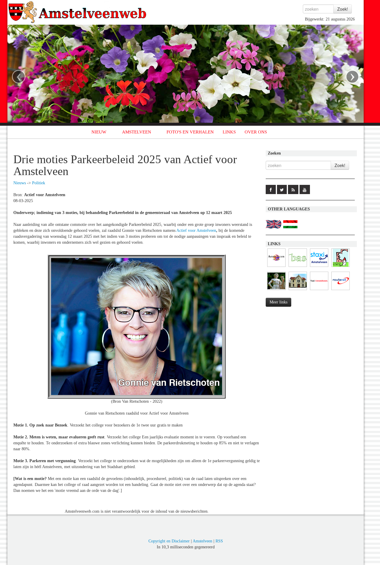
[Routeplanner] (340, 290)
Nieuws (19, 183)
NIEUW (98, 132)
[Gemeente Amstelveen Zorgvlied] (297, 290)
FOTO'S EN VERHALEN (190, 132)
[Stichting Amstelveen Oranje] (276, 267)
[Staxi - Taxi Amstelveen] (319, 267)
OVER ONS (256, 132)
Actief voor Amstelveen (196, 230)
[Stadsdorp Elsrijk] (340, 267)
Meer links (278, 302)
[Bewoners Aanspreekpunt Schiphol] (297, 267)
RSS (219, 541)
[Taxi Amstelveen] (319, 290)
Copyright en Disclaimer (169, 541)
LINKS (229, 132)
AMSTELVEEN (136, 132)
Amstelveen (202, 541)
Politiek (38, 183)
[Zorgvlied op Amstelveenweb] (276, 290)
